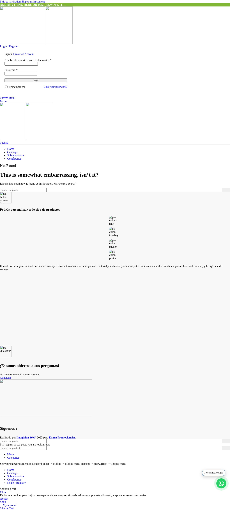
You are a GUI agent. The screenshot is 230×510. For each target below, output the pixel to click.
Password (11, 70)
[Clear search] (219, 190)
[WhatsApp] (221, 483)
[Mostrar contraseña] (66, 73)
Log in (36, 80)
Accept (4, 498)
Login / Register (16, 482)
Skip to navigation (10, 1)
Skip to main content (33, 1)
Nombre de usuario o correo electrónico (28, 60)
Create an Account (23, 54)
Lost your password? (55, 86)
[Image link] (46, 415)
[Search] (1, 94)
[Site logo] (23, 43)
